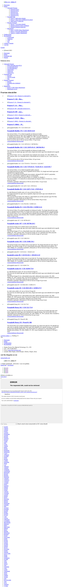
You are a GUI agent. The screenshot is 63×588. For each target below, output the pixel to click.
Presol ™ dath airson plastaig (18, 18)
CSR (8, 40)
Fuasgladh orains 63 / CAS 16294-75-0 (20, 268)
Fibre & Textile (11, 77)
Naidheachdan (7, 34)
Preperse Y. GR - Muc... (15, 99)
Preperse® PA (14, 12)
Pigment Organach (12, 22)
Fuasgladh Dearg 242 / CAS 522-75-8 (19, 307)
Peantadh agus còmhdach (13, 83)
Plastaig (6, 57)
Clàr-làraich (10, 365)
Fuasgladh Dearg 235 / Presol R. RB (19, 322)
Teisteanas (10, 39)
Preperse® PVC (14, 15)
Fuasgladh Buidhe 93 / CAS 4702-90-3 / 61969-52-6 (24, 207)
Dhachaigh (7, 5)
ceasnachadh (10, 141)
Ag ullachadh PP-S (12, 68)
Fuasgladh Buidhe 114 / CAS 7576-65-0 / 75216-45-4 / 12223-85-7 (29, 167)
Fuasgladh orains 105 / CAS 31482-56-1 (20, 241)
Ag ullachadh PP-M (12, 67)
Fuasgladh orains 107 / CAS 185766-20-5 (21, 223)
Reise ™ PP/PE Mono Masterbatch (19, 30)
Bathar (5, 6)
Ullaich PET (10, 70)
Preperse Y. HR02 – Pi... (15, 124)
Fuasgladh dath (11, 17)
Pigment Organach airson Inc (18, 27)
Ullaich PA (10, 71)
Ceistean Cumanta (8, 43)
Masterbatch (10, 28)
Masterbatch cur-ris (12, 89)
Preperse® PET (14, 14)
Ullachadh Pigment (12, 8)
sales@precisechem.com (14, 350)
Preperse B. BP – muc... (15, 112)
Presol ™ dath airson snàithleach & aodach (21, 19)
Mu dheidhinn (7, 36)
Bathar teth (3, 365)
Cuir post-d (3, 376)
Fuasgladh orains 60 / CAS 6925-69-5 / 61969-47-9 (24, 288)
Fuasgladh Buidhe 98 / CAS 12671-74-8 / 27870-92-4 (25, 189)
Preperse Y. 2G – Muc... (15, 105)
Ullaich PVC (10, 73)
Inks (8, 78)
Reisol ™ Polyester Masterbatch (18, 31)
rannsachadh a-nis (5, 358)
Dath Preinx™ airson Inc (16, 21)
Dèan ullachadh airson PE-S (14, 65)
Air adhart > (7, 335)
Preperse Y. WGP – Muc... (16, 118)
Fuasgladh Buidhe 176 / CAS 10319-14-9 (21, 131)
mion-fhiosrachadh (18, 141)
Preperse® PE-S (14, 9)
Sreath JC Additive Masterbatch (18, 33)
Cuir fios (6, 44)
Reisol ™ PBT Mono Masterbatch (16, 87)
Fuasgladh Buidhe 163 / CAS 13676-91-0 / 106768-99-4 (25, 147)
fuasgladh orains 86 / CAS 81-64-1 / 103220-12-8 (23, 255)
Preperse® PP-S (14, 11)
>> (11, 335)
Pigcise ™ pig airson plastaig (18, 24)
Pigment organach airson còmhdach (19, 25)
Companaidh (10, 37)
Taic (8, 42)
